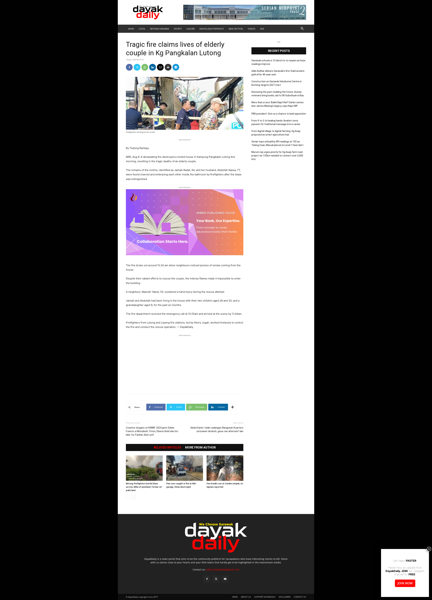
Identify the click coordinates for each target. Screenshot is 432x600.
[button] (302, 29)
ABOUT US (246, 596)
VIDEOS (251, 28)
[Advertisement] (184, 362)
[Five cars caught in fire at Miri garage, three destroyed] (184, 468)
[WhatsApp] (144, 67)
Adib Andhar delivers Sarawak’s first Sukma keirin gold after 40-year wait (277, 73)
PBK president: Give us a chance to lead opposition (278, 113)
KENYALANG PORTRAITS (211, 28)
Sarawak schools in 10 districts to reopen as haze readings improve (278, 62)
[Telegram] (175, 67)
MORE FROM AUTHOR (200, 447)
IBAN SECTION (235, 28)
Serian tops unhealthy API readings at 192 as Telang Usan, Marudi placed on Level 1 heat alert (277, 143)
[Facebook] (129, 67)
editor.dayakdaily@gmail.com (222, 569)
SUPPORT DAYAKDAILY (265, 596)
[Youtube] (225, 579)
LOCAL (142, 28)
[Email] (160, 67)
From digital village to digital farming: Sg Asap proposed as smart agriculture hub (275, 133)
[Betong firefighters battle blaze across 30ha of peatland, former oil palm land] (144, 468)
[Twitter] (137, 67)
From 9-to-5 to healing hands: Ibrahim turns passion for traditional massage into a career (275, 122)
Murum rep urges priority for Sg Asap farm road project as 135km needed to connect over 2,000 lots (277, 155)
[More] (232, 407)
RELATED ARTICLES (167, 447)
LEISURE (190, 28)
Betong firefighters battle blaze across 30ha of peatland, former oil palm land (143, 487)
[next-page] (133, 497)
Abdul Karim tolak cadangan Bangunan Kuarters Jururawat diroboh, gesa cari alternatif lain (216, 429)
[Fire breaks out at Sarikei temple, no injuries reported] (225, 468)
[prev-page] (128, 497)
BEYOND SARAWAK (159, 28)
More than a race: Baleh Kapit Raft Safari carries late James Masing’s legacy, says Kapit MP (277, 104)
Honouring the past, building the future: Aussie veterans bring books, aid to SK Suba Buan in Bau (277, 94)
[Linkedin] (152, 67)
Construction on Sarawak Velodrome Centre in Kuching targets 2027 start (276, 83)
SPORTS (178, 28)
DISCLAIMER (284, 596)
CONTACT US (300, 596)
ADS (262, 28)
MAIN (131, 28)
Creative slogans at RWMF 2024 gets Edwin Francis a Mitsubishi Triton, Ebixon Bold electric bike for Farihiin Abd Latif (152, 431)
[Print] (168, 67)
